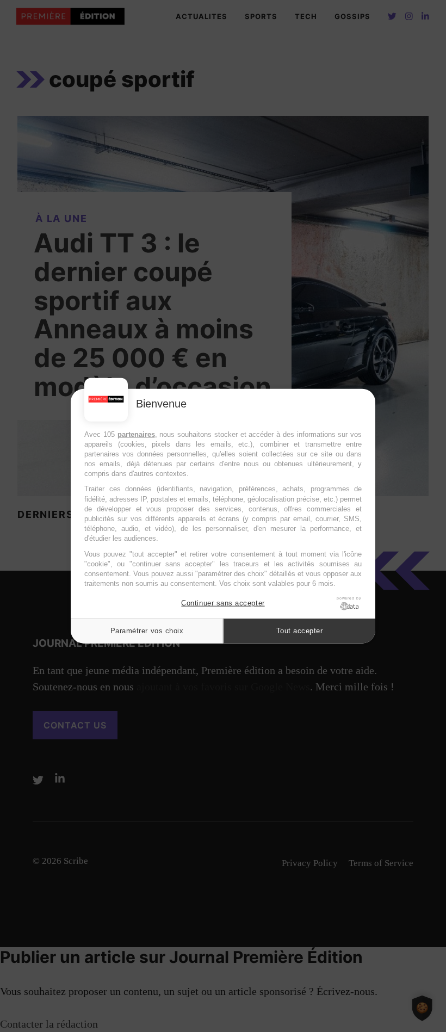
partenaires (136, 434)
